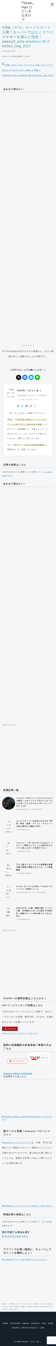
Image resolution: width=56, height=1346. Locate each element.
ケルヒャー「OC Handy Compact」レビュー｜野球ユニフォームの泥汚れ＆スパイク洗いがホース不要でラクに (34, 845)
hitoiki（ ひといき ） (32, 1342)
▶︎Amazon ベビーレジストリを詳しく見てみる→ (27, 1206)
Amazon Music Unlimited (17, 1073)
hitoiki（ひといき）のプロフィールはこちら (20, 1033)
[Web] (18, 406)
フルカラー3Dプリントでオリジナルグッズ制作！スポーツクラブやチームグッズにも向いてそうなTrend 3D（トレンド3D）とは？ (34, 802)
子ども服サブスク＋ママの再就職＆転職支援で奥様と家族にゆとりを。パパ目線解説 (34, 867)
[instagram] (31, 406)
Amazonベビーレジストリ (15, 1142)
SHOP (51, 1323)
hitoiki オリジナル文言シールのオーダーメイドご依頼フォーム (34, 887)
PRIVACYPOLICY (30, 1328)
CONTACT (36, 1323)
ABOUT (26, 1323)
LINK (42, 1328)
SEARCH (16, 1328)
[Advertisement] (28, 215)
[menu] (52, 4)
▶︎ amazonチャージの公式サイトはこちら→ (25, 1259)
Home (5, 1304)
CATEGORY (15, 1323)
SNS (44, 1323)
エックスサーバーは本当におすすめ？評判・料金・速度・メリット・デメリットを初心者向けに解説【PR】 (34, 823)
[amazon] (35, 406)
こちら (22, 1076)
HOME (5, 1323)
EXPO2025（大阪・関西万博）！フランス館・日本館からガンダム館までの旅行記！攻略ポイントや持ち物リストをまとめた (34, 912)
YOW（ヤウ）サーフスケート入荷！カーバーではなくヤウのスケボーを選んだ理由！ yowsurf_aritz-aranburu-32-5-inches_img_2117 (28, 1306)
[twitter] (22, 406)
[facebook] (26, 406)
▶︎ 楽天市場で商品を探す (15, 1236)
